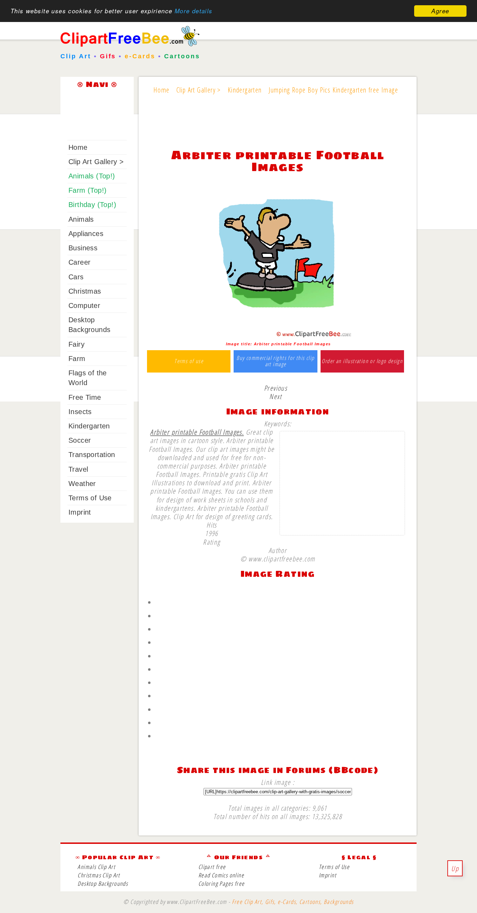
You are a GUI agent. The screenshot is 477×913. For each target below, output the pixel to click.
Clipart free (212, 867)
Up (455, 868)
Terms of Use (90, 498)
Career (79, 262)
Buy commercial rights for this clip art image (275, 361)
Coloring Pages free (221, 883)
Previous (275, 388)
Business (82, 248)
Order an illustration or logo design (362, 361)
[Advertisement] (277, 126)
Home (78, 147)
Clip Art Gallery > (96, 161)
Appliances (85, 233)
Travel (78, 469)
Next (275, 396)
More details (194, 11)
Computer (84, 305)
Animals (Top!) (91, 176)
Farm (77, 358)
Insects (80, 411)
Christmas (84, 291)
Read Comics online (221, 875)
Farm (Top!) (87, 190)
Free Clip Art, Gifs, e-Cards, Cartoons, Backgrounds (293, 902)
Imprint (79, 512)
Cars (76, 277)
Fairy (76, 344)
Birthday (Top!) (92, 204)
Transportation (91, 454)
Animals (81, 219)
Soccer (79, 440)
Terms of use (188, 361)
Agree (440, 11)
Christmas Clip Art (99, 875)
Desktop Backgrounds (103, 883)
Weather (82, 483)
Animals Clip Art (96, 867)
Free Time (84, 397)
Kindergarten (89, 426)
